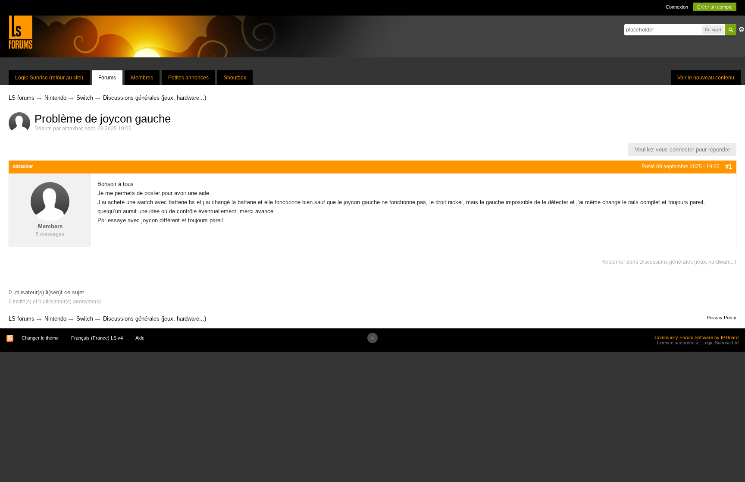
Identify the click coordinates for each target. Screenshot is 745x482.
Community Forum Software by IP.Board (696, 337)
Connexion (677, 6)
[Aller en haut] (372, 338)
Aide (139, 337)
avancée (741, 29)
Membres (142, 78)
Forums (107, 78)
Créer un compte (714, 6)
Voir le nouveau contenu (705, 78)
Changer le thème (40, 337)
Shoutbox (235, 78)
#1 (728, 166)
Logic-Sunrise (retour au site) (49, 78)
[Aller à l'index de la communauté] (20, 31)
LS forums (21, 318)
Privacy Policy (721, 317)
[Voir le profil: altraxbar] (50, 201)
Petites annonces (188, 78)
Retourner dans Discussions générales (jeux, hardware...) (668, 262)
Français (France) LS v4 (97, 337)
